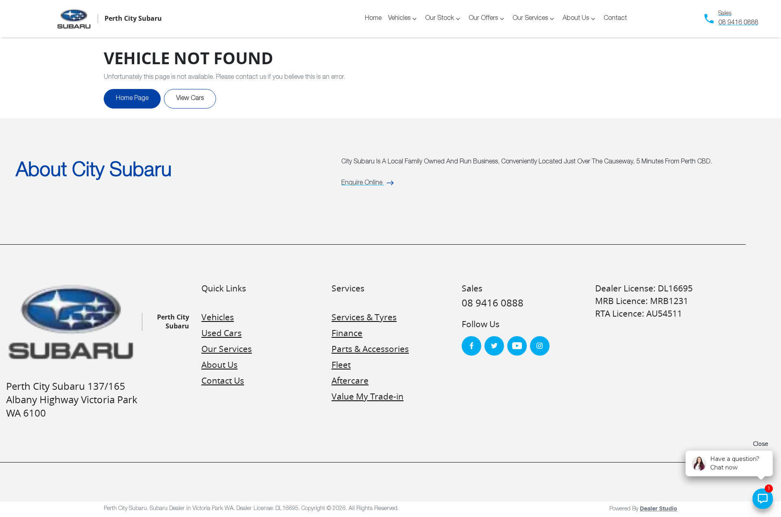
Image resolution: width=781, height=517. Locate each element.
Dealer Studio (658, 509)
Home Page (132, 99)
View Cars (190, 99)
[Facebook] (471, 346)
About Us (576, 18)
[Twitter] (494, 346)
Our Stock (439, 18)
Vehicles (399, 18)
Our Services (530, 18)
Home (373, 18)
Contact (615, 18)
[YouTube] (517, 346)
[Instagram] (540, 346)
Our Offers (483, 18)
